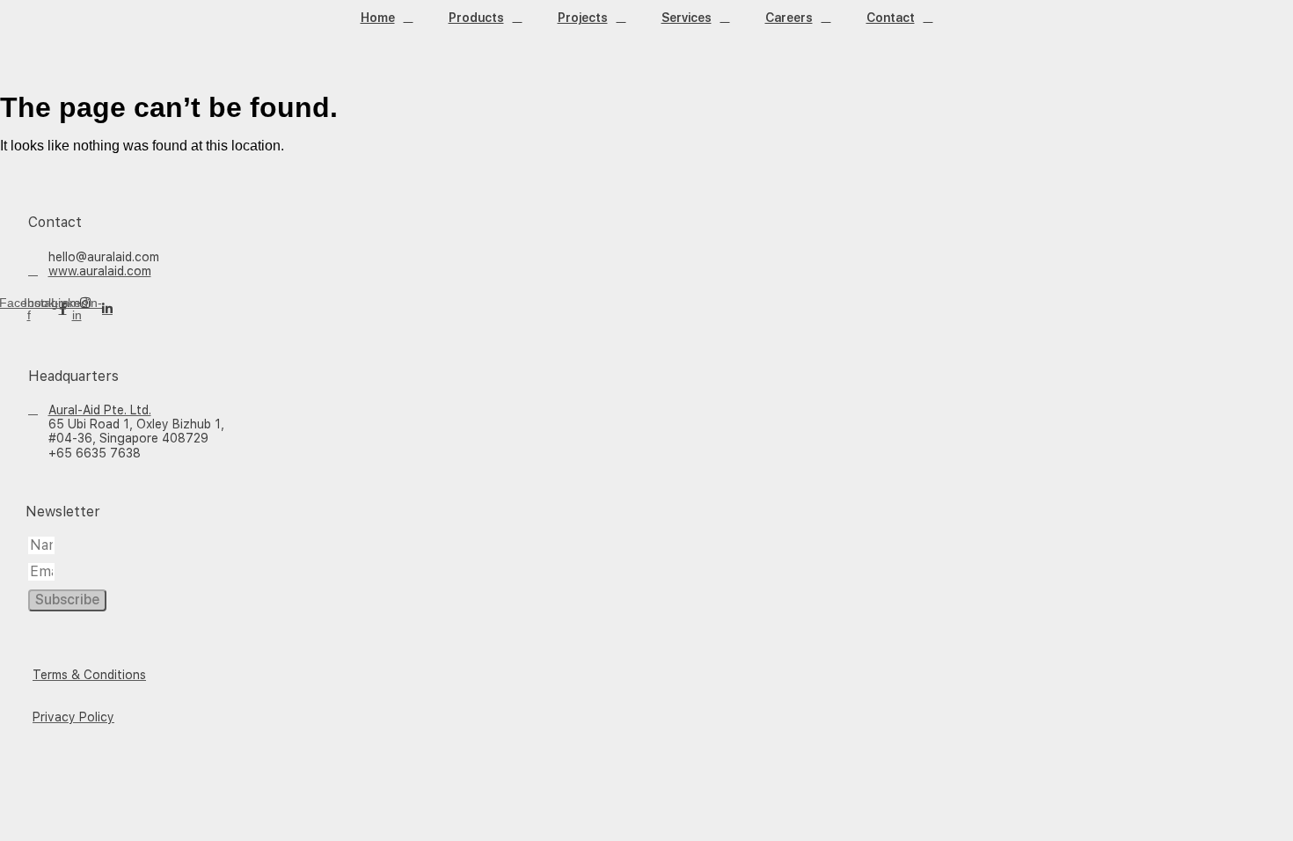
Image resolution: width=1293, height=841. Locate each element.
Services (686, 18)
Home (378, 18)
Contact (890, 18)
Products (476, 18)
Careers (789, 18)
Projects (583, 18)
